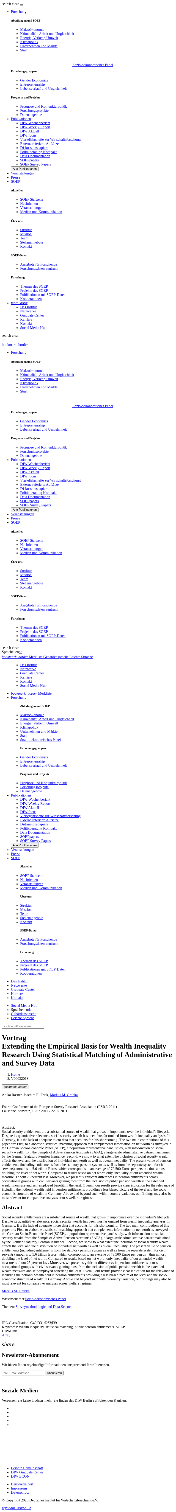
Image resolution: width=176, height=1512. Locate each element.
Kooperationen (31, 299)
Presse (15, 177)
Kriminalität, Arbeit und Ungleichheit (47, 34)
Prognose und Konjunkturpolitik (43, 106)
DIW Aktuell (29, 131)
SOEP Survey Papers (35, 164)
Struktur (26, 230)
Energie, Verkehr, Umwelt (39, 38)
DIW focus (28, 135)
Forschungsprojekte (34, 110)
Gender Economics (34, 80)
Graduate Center (32, 315)
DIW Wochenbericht (35, 123)
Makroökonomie (32, 29)
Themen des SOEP (34, 286)
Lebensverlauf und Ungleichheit (43, 88)
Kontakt (26, 246)
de (20, 652)
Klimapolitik (29, 42)
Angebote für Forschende (38, 264)
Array (6, 1335)
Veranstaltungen (22, 173)
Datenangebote (31, 115)
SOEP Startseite (31, 199)
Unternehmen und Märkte (39, 46)
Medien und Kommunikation (41, 212)
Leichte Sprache (22, 1018)
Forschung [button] (18, 12)
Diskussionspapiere (34, 148)
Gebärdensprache (23, 1014)
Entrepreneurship (32, 84)
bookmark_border (15, 345)
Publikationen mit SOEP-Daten (43, 295)
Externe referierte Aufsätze (39, 144)
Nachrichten (29, 203)
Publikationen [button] (21, 119)
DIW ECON (20, 1476)
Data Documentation (35, 156)
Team (24, 238)
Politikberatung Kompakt (38, 152)
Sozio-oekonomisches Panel (92, 65)
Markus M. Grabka (64, 1095)
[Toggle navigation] (21, 5)
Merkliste (31, 693)
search (6, 4)
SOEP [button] (15, 181)
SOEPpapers (29, 160)
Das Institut (28, 307)
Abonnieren (54, 1373)
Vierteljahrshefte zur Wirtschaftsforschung (50, 139)
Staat (23, 50)
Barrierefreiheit (22, 1484)
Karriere (26, 319)
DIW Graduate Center (27, 1472)
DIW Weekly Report (35, 127)
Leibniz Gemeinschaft (27, 1468)
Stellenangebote (31, 242)
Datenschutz (20, 1492)
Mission (26, 234)
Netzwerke (28, 311)
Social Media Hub (33, 328)
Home (15, 1074)
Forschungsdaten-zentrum (39, 268)
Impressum (19, 1488)
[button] (11, 4)
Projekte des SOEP (34, 290)
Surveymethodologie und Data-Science (44, 1307)
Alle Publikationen (25, 169)
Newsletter (9, 1381)
